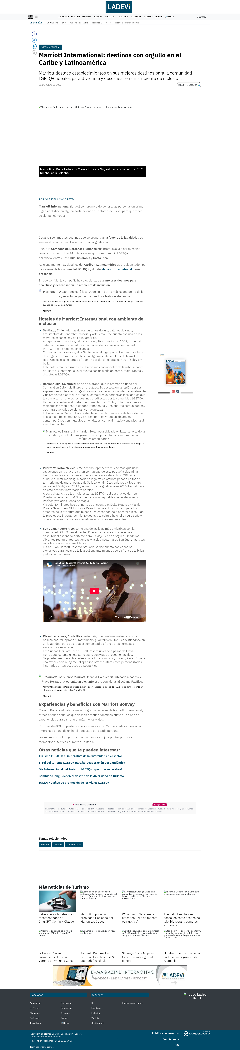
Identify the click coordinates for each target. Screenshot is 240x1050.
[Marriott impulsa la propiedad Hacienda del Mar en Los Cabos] (99, 901)
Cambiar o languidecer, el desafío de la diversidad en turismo (81, 776)
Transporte (123, 17)
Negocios (98, 17)
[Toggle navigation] (35, 17)
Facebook (96, 1008)
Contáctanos (97, 1023)
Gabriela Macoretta (60, 199)
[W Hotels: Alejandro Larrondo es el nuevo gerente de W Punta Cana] (57, 940)
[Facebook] (34, 34)
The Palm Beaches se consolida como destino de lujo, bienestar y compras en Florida (182, 919)
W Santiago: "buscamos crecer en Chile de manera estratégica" (140, 917)
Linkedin (95, 1013)
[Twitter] (34, 40)
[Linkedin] (34, 46)
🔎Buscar (169, 17)
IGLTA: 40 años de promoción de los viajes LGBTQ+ (74, 782)
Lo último (75, 17)
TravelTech (110, 17)
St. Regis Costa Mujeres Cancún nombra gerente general (138, 957)
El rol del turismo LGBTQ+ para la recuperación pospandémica (82, 762)
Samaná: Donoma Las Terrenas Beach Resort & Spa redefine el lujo (97, 957)
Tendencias (136, 17)
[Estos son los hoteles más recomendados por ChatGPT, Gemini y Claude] (57, 901)
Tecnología (97, 23)
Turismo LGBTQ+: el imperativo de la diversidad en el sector (80, 756)
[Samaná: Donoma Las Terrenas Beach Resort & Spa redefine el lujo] (99, 940)
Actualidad (63, 17)
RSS (176, 1045)
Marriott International (116, 269)
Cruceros (148, 17)
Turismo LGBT (74, 844)
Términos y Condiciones (42, 1046)
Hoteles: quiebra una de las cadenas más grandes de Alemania (182, 957)
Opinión (158, 17)
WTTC (108, 23)
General (55, 47)
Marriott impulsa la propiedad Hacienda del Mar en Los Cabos (96, 917)
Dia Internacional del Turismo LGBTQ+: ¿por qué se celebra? (80, 769)
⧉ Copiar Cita (159, 805)
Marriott (45, 844)
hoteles (58, 844)
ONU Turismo (52, 23)
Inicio (44, 47)
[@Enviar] (34, 52)
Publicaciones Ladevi (132, 1003)
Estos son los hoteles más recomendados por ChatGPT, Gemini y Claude (56, 917)
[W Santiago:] (141, 901)
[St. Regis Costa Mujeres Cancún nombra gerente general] (141, 940)
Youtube (95, 1018)
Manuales (86, 17)
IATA (64, 23)
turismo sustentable (79, 23)
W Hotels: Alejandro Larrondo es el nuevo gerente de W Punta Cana (56, 957)
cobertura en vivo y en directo (128, 23)
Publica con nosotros (165, 1033)
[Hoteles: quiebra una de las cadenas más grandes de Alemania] (182, 940)
